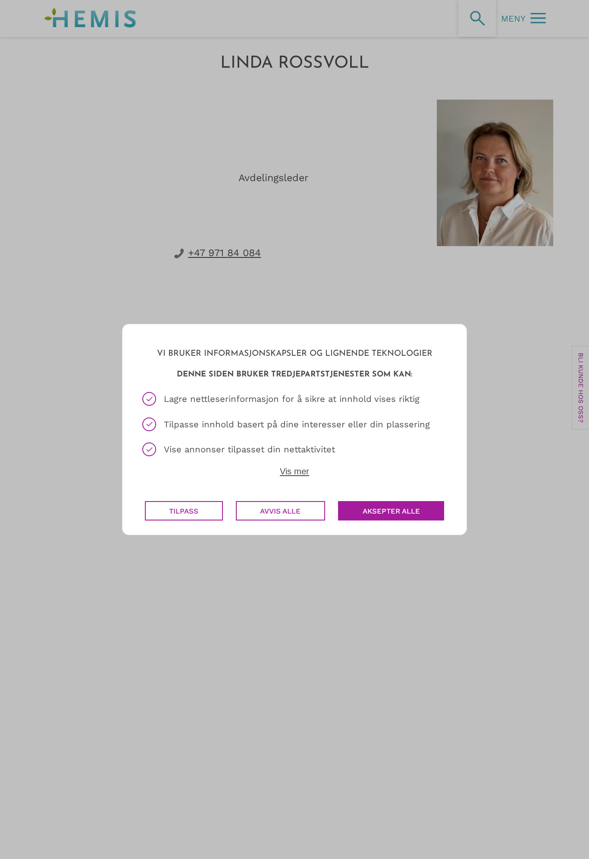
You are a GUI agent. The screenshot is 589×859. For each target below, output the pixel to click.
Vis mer (294, 471)
